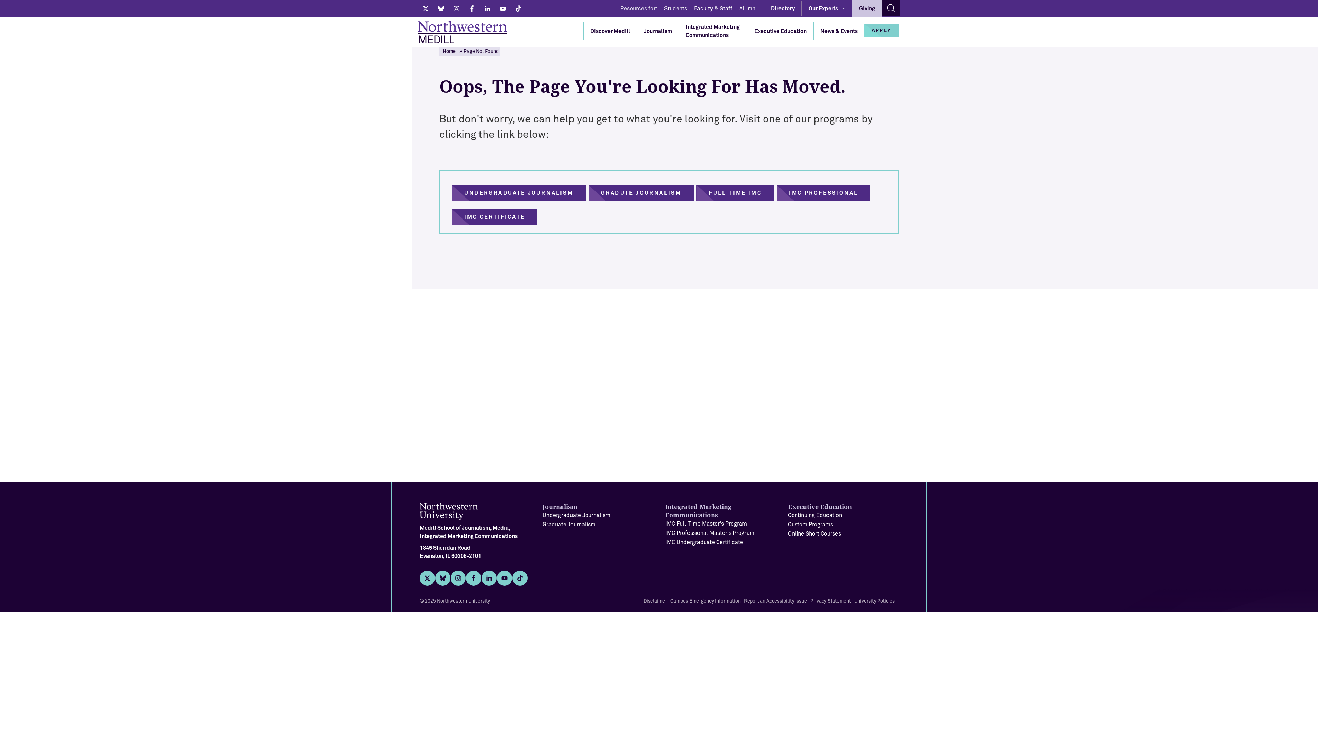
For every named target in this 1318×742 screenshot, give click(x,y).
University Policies (874, 601)
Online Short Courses (814, 534)
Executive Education (780, 31)
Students (675, 8)
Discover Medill (610, 31)
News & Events (839, 31)
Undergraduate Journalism (576, 515)
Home (449, 51)
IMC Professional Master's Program (709, 533)
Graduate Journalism (569, 524)
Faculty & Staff (713, 8)
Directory (783, 8)
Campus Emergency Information (705, 601)
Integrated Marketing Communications (713, 31)
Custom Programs (810, 524)
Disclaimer (655, 601)
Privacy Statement (830, 601)
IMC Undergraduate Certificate (704, 542)
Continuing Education (815, 515)
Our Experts (823, 8)
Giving (867, 8)
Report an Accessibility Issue (775, 601)
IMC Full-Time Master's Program (706, 524)
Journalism (658, 31)
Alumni (748, 8)
